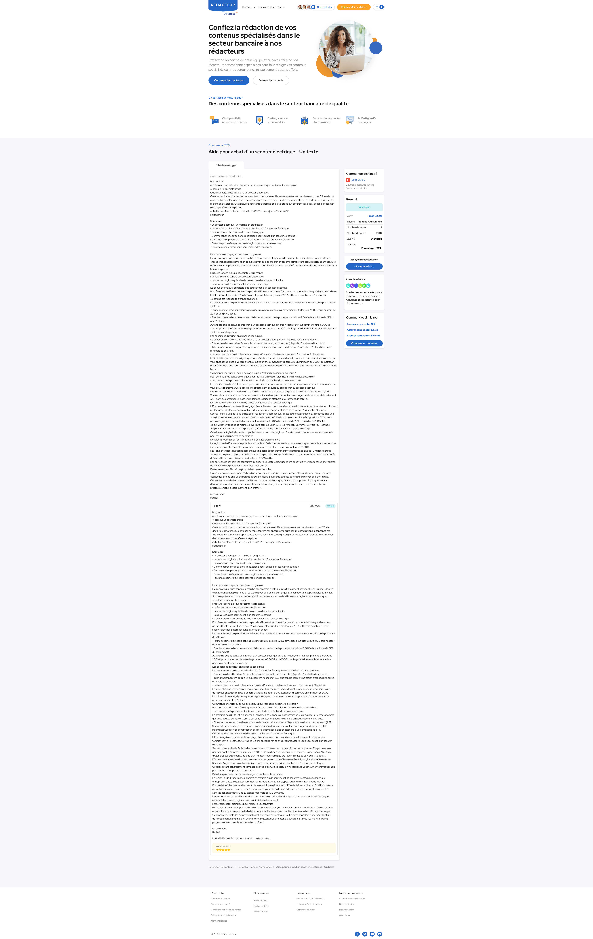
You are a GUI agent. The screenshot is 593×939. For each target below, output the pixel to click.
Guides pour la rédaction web (310, 898)
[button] (379, 7)
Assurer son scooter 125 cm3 (363, 335)
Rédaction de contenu (220, 867)
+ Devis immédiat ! (364, 266)
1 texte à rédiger (226, 165)
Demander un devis (271, 80)
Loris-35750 (358, 179)
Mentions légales (219, 920)
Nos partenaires (346, 909)
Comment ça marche (221, 898)
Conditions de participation (352, 898)
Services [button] (247, 7)
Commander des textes (229, 80)
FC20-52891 (375, 216)
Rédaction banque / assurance (255, 867)
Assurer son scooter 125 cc (362, 329)
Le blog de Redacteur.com (309, 904)
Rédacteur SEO (261, 906)
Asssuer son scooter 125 (361, 324)
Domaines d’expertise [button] (270, 7)
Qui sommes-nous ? (220, 904)
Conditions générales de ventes (226, 909)
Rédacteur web (261, 900)
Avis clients (344, 915)
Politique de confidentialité (223, 915)
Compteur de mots (305, 909)
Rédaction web (261, 911)
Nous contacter (346, 904)
